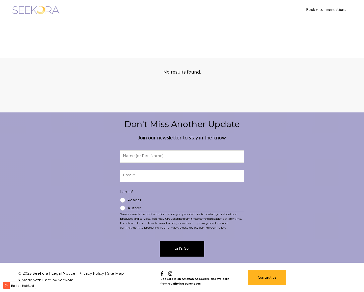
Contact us (267, 277)
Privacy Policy (91, 273)
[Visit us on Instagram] (170, 273)
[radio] (130, 200)
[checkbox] (130, 204)
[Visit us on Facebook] (161, 273)
